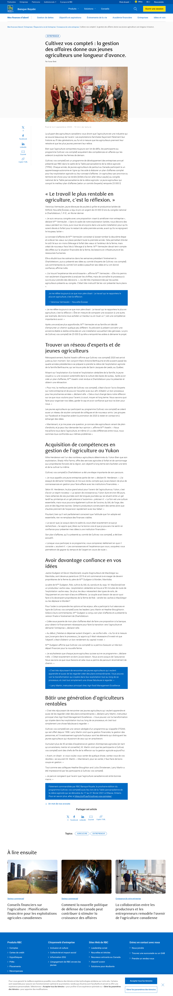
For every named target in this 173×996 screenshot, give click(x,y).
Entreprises (24, 2)
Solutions (88, 8)
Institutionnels (49, 2)
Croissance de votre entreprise (68, 27)
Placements (15, 966)
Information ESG (58, 957)
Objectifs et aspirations (70, 17)
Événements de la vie (97, 17)
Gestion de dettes (45, 17)
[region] (86, 985)
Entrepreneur (99, 834)
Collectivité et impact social (63, 952)
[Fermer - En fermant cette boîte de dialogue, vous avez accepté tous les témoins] (162, 985)
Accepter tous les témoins (141, 981)
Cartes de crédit (16, 952)
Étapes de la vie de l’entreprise (45, 27)
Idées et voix (160, 17)
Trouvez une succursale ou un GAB (148, 953)
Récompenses (16, 971)
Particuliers (11, 2)
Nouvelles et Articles (100, 952)
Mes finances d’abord (18, 17)
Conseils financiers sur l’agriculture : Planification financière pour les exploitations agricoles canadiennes (32, 911)
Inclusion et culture (59, 948)
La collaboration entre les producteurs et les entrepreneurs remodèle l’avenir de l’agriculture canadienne (140, 911)
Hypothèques (15, 957)
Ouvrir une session (154, 8)
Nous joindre (159, 2)
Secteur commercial (15, 898)
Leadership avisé (99, 948)
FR (147, 2)
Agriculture (82, 834)
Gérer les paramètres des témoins (141, 989)
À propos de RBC (66, 2)
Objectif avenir (98, 961)
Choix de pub (124, 2)
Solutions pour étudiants (102, 966)
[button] (136, 8)
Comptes (13, 948)
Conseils (105, 8)
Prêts (11, 961)
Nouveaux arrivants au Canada (106, 957)
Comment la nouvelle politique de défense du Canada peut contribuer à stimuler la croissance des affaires (84, 911)
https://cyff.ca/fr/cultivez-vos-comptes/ (93, 796)
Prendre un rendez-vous (143, 958)
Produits (72, 8)
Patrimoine (36, 2)
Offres (140, 2)
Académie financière (122, 17)
